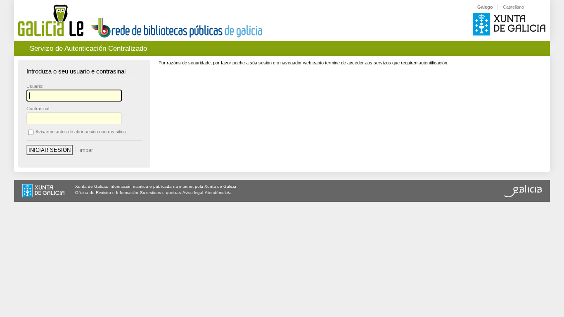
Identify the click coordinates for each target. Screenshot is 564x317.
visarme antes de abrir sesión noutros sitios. (81, 131)
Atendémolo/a (218, 192)
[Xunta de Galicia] (43, 191)
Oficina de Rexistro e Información (106, 192)
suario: (34, 86)
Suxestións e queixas (160, 192)
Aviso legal (192, 192)
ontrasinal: (38, 108)
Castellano (513, 7)
